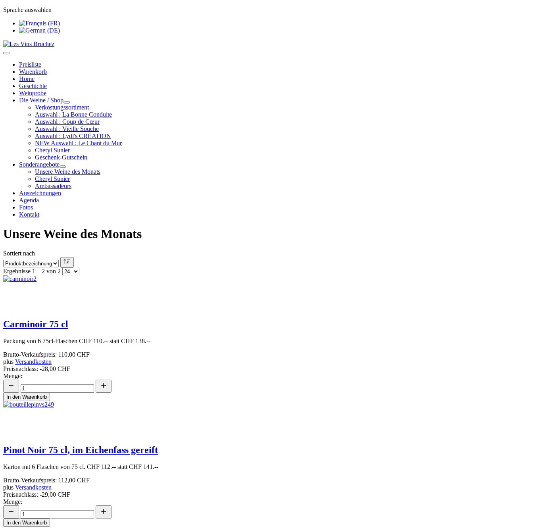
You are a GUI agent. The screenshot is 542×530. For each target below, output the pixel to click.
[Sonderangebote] (63, 166)
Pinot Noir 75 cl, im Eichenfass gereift (80, 450)
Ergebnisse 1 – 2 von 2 (32, 271)
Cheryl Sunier (52, 150)
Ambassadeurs (53, 185)
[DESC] (67, 262)
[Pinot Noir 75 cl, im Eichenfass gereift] (28, 404)
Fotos (26, 207)
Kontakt (29, 214)
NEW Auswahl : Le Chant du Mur (78, 143)
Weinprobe (32, 93)
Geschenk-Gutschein (61, 157)
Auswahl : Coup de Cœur (67, 121)
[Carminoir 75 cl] (20, 278)
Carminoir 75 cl (35, 324)
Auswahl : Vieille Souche (67, 128)
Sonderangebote (39, 164)
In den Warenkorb (26, 397)
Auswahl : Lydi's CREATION (73, 135)
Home (27, 78)
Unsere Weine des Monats (67, 171)
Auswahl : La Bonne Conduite (73, 114)
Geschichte (33, 86)
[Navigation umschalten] (6, 53)
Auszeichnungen (40, 193)
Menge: (12, 376)
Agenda (29, 200)
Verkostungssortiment (62, 107)
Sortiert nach (19, 253)
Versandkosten (33, 361)
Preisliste (30, 64)
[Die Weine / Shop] (66, 102)
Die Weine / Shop (41, 100)
